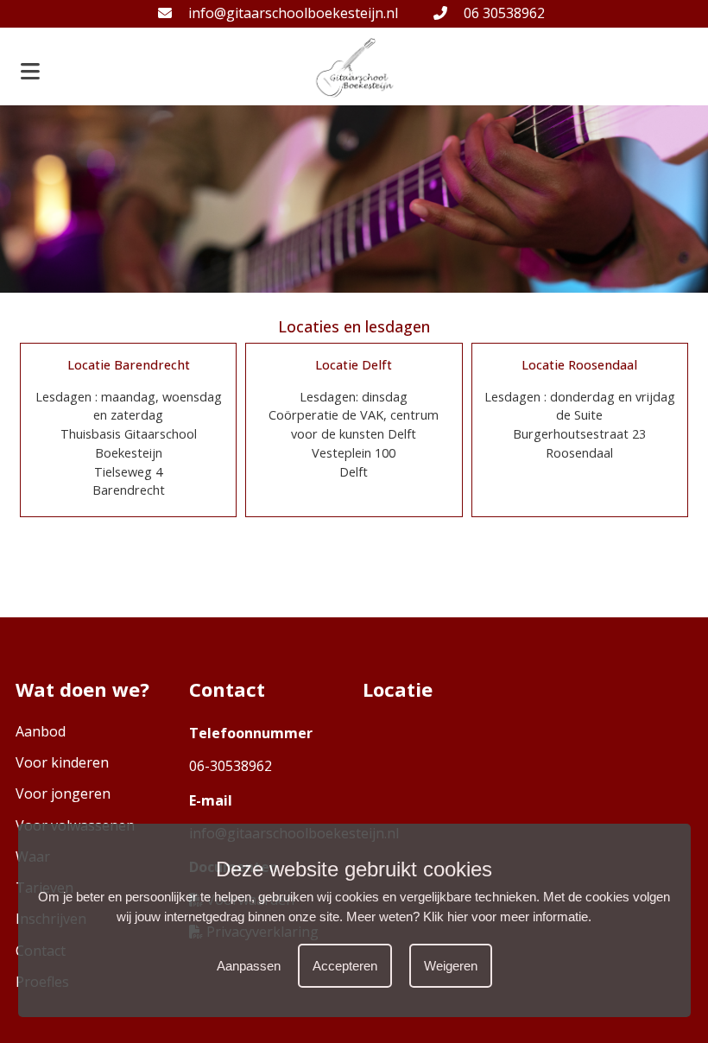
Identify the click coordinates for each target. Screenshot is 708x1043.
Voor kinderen (62, 762)
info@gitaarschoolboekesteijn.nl (291, 12)
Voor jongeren (63, 793)
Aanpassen (249, 965)
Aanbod (41, 731)
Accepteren (345, 965)
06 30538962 (502, 12)
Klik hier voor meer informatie (505, 916)
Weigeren (450, 965)
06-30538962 (230, 765)
